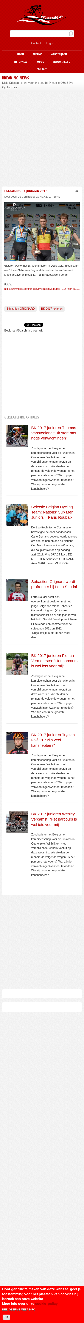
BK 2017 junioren (51, 308)
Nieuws (37, 54)
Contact (36, 43)
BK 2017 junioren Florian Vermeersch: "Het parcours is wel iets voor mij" (54, 660)
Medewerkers (61, 62)
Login (49, 43)
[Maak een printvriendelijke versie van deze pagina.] (77, 190)
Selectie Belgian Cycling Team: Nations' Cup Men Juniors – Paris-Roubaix (52, 512)
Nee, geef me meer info (18, 1309)
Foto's (40, 62)
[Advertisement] (42, 139)
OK (6, 1317)
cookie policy (46, 1303)
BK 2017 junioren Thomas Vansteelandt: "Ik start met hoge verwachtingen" (53, 433)
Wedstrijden (59, 54)
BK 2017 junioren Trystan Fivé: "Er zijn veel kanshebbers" (53, 740)
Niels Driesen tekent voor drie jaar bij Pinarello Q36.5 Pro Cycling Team (37, 85)
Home (20, 54)
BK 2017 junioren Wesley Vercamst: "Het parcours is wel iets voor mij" (54, 819)
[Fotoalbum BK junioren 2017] (42, 259)
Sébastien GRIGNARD (20, 308)
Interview (20, 62)
